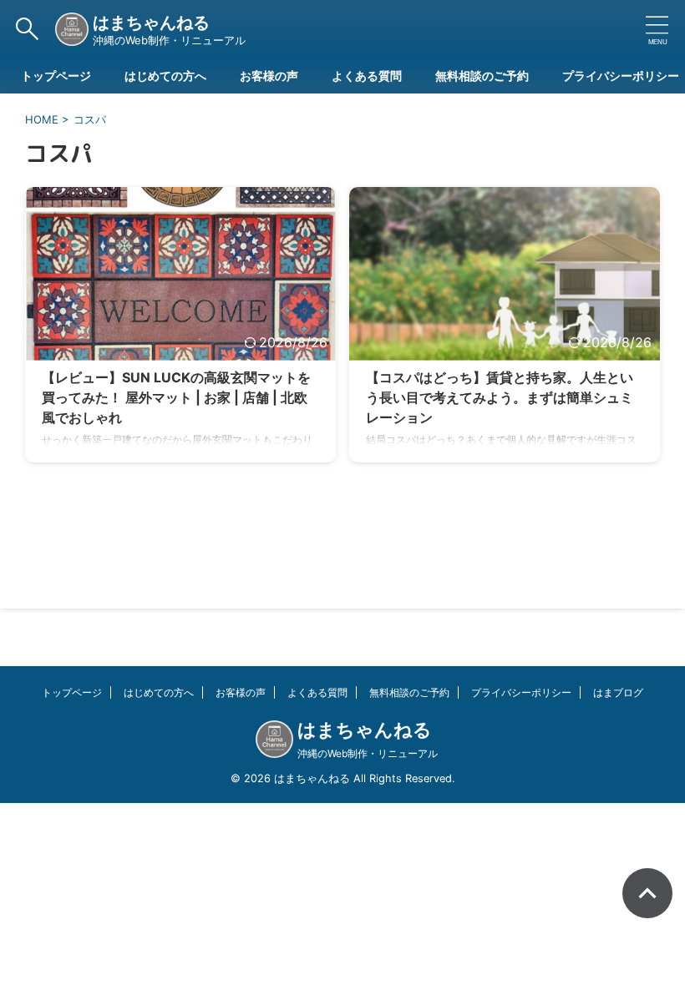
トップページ (56, 75)
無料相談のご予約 (482, 75)
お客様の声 (269, 75)
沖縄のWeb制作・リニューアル (367, 753)
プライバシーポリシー (620, 75)
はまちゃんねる (151, 23)
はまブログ (618, 692)
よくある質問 (367, 75)
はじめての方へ (165, 75)
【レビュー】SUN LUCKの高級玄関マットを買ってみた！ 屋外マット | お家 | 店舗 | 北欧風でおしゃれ (176, 397)
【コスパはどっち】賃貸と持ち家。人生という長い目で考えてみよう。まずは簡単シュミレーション (499, 397)
